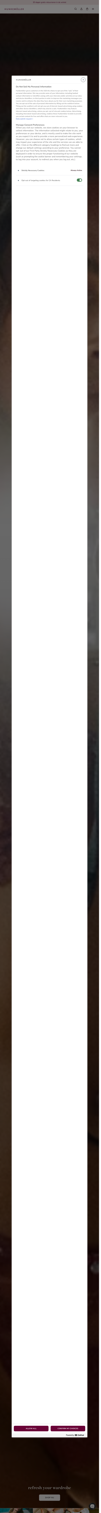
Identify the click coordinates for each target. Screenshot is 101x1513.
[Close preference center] (83, 80)
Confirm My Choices (68, 1428)
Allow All (31, 1428)
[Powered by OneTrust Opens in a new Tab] (76, 1435)
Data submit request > (24, 119)
